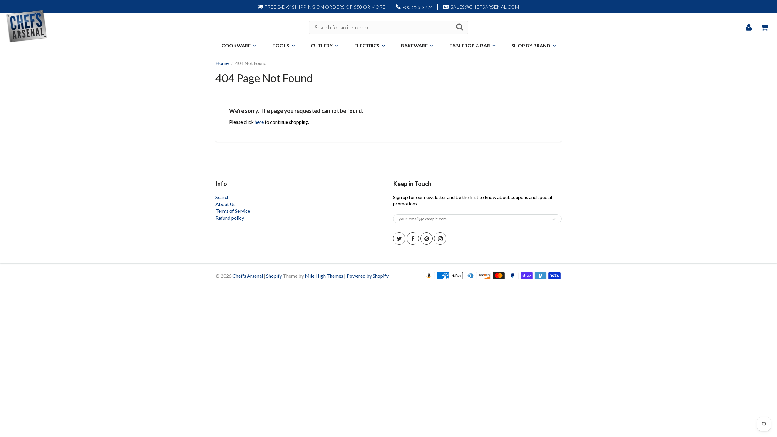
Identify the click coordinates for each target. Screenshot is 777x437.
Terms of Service (232, 211)
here (259, 122)
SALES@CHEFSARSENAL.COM (484, 7)
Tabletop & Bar (469, 45)
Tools (280, 45)
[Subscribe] (554, 219)
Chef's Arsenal (247, 276)
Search (222, 197)
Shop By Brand (530, 45)
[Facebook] (413, 238)
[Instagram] (440, 238)
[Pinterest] (426, 238)
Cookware (236, 45)
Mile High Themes (324, 276)
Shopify (274, 276)
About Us (225, 204)
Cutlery (322, 45)
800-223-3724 (417, 7)
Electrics (366, 45)
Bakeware (414, 45)
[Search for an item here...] (459, 27)
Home (222, 63)
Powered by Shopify (367, 276)
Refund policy (229, 218)
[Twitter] (399, 238)
